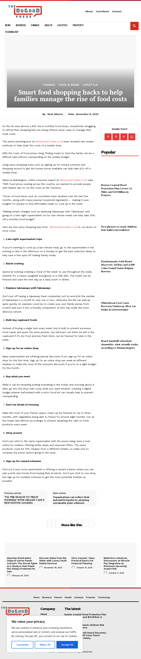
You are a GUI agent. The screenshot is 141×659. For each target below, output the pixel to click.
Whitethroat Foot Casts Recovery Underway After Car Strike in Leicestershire (118, 306)
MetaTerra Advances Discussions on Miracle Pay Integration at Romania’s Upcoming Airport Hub (117, 563)
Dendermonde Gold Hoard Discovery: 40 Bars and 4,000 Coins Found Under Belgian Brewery (118, 266)
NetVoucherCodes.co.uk (49, 141)
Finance (49, 85)
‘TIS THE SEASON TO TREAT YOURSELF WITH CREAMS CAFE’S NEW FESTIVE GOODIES (24, 500)
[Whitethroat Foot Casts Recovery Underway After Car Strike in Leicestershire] (120, 288)
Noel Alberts (55, 114)
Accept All (67, 644)
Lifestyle (90, 85)
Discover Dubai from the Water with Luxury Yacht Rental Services (53, 561)
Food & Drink (69, 85)
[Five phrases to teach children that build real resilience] (120, 211)
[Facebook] (108, 136)
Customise (23, 644)
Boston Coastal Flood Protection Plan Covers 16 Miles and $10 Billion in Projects (116, 190)
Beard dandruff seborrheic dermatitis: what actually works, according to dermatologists (120, 344)
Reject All (45, 644)
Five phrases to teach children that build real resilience (119, 228)
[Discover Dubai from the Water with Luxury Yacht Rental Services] (54, 544)
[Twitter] (115, 136)
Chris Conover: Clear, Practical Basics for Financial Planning (83, 561)
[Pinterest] (123, 136)
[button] (134, 26)
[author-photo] (9, 575)
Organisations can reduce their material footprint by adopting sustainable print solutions (71, 500)
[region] (45, 634)
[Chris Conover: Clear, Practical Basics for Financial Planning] (86, 544)
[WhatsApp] (131, 136)
